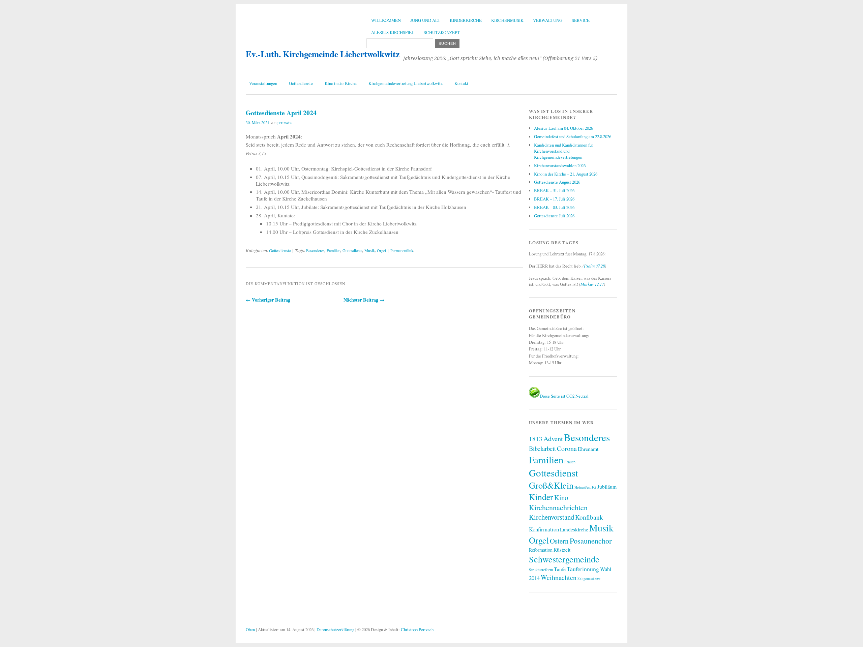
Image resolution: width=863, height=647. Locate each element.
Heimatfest (582, 487)
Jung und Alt (425, 20)
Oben (250, 629)
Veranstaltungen (263, 83)
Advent (553, 438)
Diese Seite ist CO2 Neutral (564, 396)
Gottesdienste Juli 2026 (554, 216)
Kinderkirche (466, 20)
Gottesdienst (352, 250)
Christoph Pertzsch (417, 629)
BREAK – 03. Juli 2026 (554, 207)
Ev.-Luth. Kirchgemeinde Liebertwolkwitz (322, 54)
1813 (535, 438)
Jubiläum (607, 486)
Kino (561, 497)
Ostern (559, 541)
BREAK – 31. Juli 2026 (554, 190)
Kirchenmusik (507, 20)
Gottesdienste (301, 83)
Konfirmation (544, 529)
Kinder (541, 496)
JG (594, 487)
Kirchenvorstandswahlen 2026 (560, 165)
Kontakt (461, 83)
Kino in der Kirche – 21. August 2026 (565, 174)
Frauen (569, 461)
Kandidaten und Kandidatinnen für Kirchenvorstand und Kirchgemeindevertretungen (563, 151)
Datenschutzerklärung (335, 629)
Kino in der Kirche (341, 83)
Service (581, 20)
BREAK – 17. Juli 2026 (554, 199)
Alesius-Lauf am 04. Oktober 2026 (563, 128)
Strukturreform (541, 569)
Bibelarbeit (542, 448)
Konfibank (589, 517)
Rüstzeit (562, 549)
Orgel (381, 250)
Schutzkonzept (442, 32)
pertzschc (284, 122)
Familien (333, 250)
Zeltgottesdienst (588, 578)
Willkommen (386, 20)
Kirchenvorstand (551, 517)
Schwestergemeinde (564, 559)
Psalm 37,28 (594, 266)
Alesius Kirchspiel (392, 32)
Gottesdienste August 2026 (557, 182)
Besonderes (315, 250)
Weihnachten (558, 577)
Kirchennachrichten (558, 507)
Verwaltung (547, 20)
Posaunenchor (591, 540)
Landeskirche (574, 529)
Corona (567, 448)
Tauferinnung (583, 569)
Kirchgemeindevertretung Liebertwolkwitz (405, 83)
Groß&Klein (551, 485)
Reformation (541, 550)
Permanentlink (401, 250)
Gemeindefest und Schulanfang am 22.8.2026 (572, 136)
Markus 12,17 (592, 284)
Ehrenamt (588, 448)
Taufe (560, 569)
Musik (369, 250)
